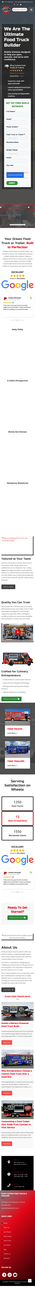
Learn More (11, 733)
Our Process (7, 1232)
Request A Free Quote (10, 699)
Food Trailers (8, 1236)
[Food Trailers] (17, 749)
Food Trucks (7, 1241)
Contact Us (7, 1254)
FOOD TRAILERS (15, 761)
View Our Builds (8, 587)
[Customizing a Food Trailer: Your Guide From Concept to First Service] (17, 1109)
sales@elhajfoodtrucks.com (25, 2)
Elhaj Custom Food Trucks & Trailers (17, 66)
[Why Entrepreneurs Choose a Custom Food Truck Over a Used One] (17, 1059)
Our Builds (7, 1245)
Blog (5, 1249)
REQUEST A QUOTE (19, 10)
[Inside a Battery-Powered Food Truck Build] (17, 1011)
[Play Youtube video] (18, 632)
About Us (6, 1227)
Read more (6, 1042)
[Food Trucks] (17, 717)
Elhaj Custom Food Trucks (20, 1281)
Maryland (7, 1258)
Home (5, 1223)
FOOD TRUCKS (14, 729)
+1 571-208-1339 (8, 2)
